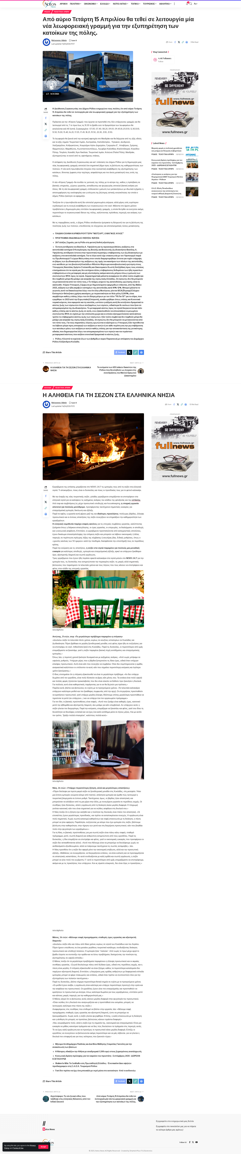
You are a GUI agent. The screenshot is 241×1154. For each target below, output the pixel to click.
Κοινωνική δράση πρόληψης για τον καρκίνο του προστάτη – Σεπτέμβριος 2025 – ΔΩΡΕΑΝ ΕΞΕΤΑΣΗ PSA (167, 162)
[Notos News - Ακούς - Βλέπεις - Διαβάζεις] (49, 4)
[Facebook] (190, 1142)
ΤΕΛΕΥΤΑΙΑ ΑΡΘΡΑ (61, 12)
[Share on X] (179, 42)
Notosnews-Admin (59, 40)
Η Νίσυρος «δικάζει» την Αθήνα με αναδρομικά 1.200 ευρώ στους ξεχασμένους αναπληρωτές (98, 1051)
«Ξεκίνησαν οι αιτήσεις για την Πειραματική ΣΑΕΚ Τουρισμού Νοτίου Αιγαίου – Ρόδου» (167, 176)
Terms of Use (18, 1148)
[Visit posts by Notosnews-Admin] (46, 42)
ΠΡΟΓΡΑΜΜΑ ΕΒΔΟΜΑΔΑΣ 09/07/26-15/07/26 (77, 238)
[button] (43, 1147)
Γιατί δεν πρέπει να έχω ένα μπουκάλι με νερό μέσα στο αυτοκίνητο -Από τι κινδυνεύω (95, 1070)
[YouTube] (196, 1142)
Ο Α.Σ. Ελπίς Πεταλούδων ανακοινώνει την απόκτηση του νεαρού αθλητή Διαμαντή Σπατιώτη (166, 191)
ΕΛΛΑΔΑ (47, 388)
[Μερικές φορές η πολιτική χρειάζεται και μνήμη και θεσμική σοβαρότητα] (192, 151)
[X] (193, 1142)
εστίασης (136, 500)
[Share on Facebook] (175, 42)
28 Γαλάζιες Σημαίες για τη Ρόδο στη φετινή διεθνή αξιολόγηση (84, 242)
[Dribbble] (163, 59)
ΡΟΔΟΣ (47, 12)
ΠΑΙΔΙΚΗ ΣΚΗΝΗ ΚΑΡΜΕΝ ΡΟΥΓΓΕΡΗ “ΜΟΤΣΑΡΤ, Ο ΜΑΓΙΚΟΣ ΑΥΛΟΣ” (89, 233)
